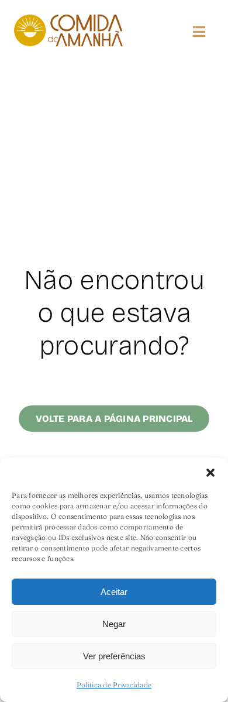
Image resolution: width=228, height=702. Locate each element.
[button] (210, 473)
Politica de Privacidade (114, 684)
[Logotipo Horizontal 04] (68, 16)
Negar (114, 624)
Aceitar (114, 592)
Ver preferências (114, 656)
